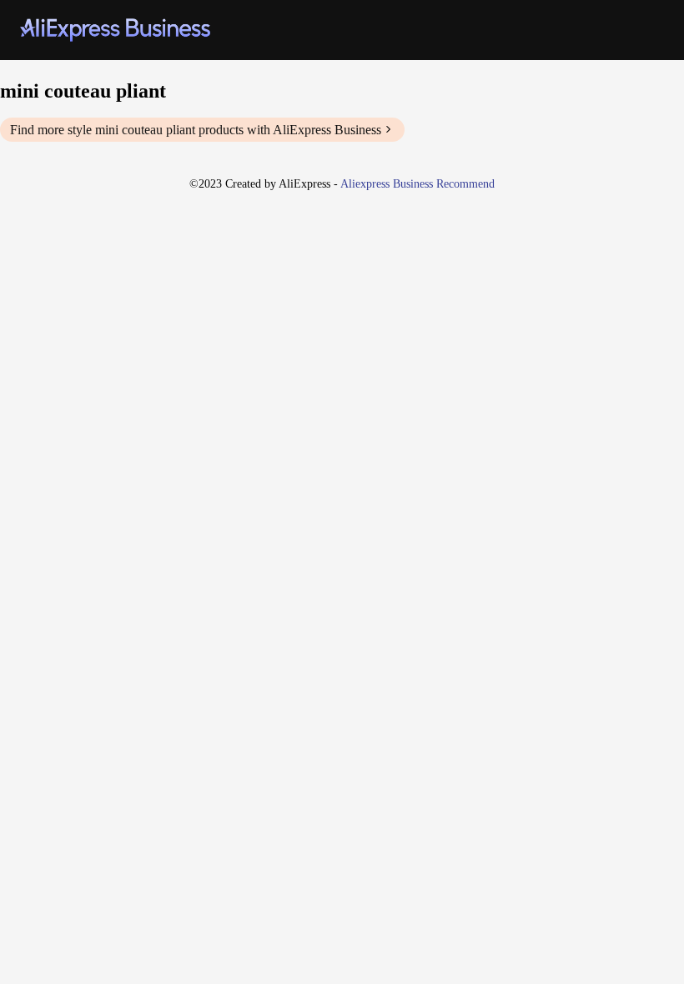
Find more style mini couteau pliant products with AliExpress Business (195, 130)
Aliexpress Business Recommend (417, 184)
